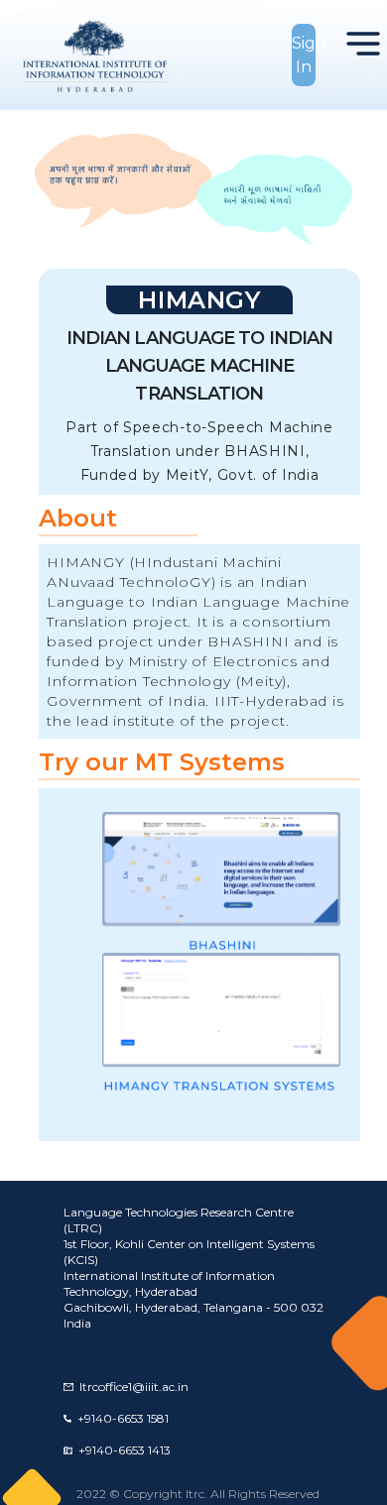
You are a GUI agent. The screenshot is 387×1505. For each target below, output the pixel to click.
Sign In (304, 55)
